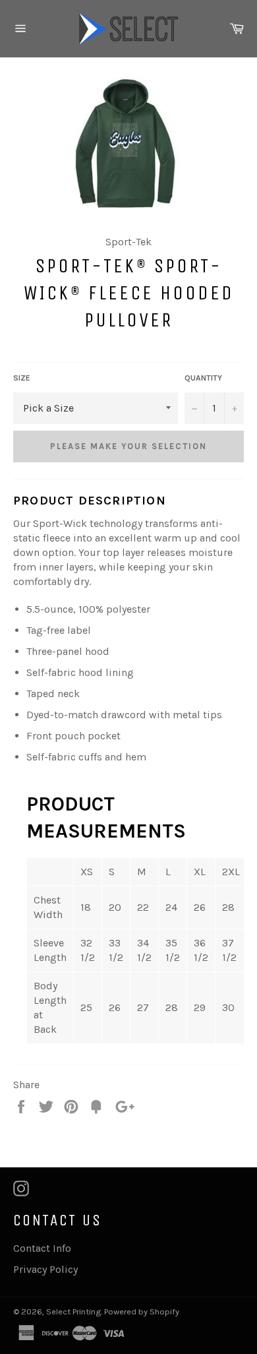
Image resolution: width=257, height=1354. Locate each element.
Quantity (203, 378)
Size (21, 378)
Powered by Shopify (141, 1311)
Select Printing (73, 1311)
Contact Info (42, 1248)
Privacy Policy (45, 1269)
